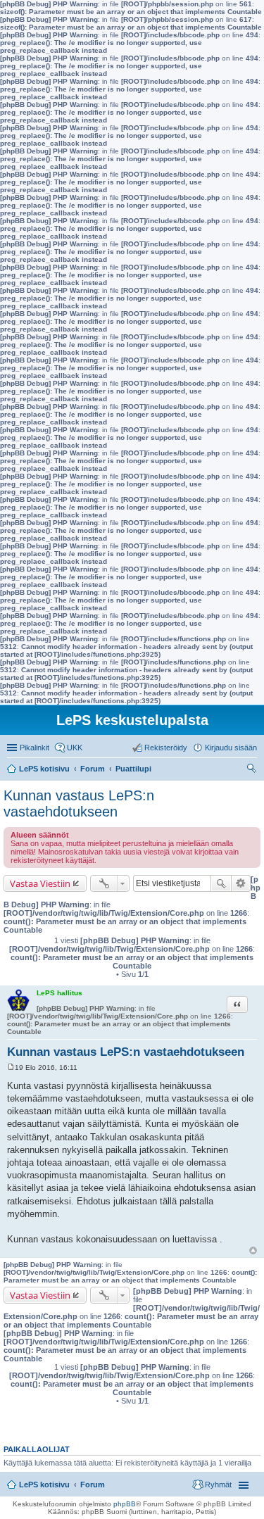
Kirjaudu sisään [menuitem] (231, 747)
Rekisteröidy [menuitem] (165, 747)
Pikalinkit (34, 747)
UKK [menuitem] (74, 747)
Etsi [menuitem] (253, 770)
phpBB (124, 1504)
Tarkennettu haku (241, 883)
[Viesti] (11, 1067)
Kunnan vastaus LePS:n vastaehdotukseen (79, 803)
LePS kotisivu (44, 1484)
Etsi (221, 883)
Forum (92, 1484)
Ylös (253, 1250)
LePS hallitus (59, 993)
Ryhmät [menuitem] (218, 1484)
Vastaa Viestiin (40, 883)
